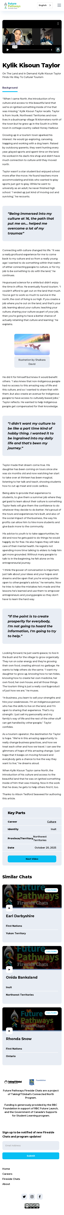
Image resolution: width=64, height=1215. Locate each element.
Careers (7, 1174)
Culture (51, 821)
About (6, 1184)
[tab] (10, 88)
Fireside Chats (11, 1179)
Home (6, 1168)
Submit (31, 1155)
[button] (59, 5)
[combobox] (45, 5)
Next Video (32, 859)
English (43, 5)
